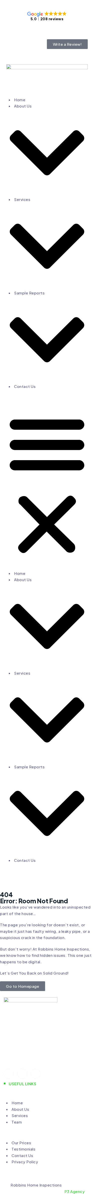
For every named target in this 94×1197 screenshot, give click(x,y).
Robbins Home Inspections (36, 1185)
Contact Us (25, 386)
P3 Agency (74, 1191)
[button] (47, 484)
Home (19, 99)
